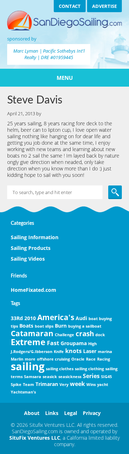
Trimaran (46, 384)
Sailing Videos (28, 258)
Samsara (32, 376)
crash (85, 333)
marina (105, 351)
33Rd (17, 318)
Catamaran (32, 333)
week (77, 384)
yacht (102, 384)
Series (91, 376)
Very (63, 384)
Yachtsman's (23, 392)
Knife (59, 351)
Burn (61, 325)
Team (28, 384)
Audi (81, 318)
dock (100, 334)
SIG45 (106, 376)
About (31, 413)
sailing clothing (89, 368)
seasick (50, 376)
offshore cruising (53, 359)
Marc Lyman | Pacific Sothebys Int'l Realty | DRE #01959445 (49, 54)
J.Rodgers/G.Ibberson (31, 351)
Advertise (104, 6)
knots (73, 351)
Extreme (28, 342)
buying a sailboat (84, 326)
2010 (30, 318)
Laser (89, 351)
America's (55, 317)
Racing (103, 359)
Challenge (64, 334)
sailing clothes (59, 368)
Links (51, 413)
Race (91, 359)
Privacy (92, 413)
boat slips (44, 326)
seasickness (69, 376)
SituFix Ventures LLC (34, 437)
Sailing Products (31, 248)
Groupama (74, 343)
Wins (91, 384)
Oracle (78, 359)
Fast (53, 343)
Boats (26, 325)
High (92, 343)
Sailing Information (34, 237)
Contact (70, 6)
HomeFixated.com (33, 289)
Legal (70, 413)
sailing (27, 366)
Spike (16, 384)
